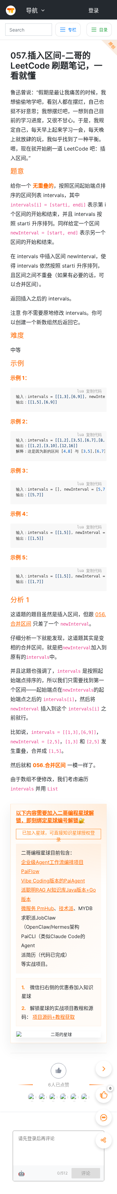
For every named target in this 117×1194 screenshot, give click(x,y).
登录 (93, 10)
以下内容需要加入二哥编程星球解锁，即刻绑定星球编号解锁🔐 (55, 817)
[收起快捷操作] (104, 1069)
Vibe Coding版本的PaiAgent (53, 881)
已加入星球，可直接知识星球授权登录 (58, 834)
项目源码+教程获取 (53, 1017)
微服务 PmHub (37, 908)
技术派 (66, 908)
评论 (85, 1173)
